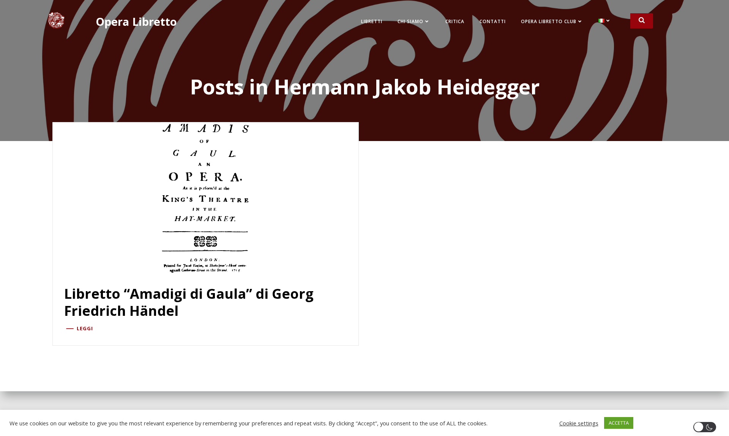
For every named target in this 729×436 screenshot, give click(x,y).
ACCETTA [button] (619, 422)
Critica (454, 21)
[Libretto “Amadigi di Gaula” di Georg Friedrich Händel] (205, 197)
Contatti (493, 21)
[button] (706, 427)
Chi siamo (410, 21)
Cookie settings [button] (578, 423)
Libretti (371, 21)
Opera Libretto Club (548, 21)
